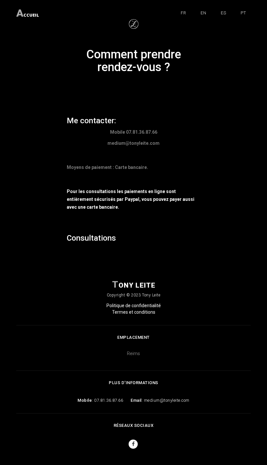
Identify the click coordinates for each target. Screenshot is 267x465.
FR (183, 12)
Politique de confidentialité (133, 305)
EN (203, 12)
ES (223, 12)
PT (243, 12)
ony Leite (133, 284)
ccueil (27, 11)
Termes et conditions (133, 312)
